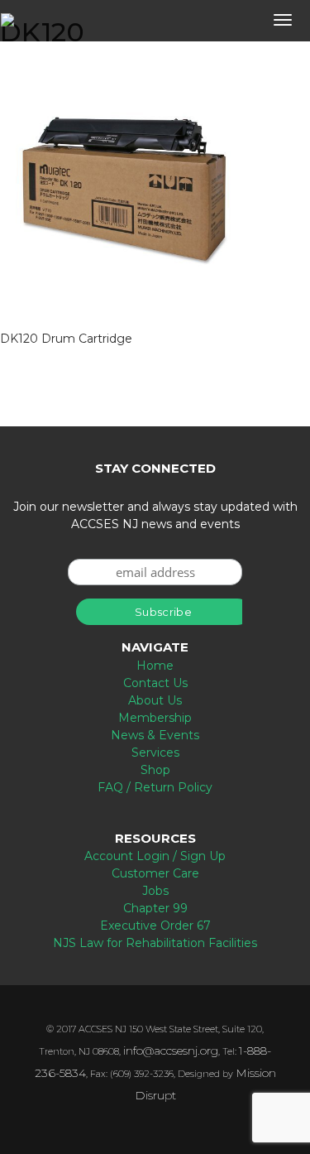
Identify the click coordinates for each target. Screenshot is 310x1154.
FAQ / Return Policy (155, 787)
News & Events (155, 735)
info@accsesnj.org (170, 1050)
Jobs (155, 890)
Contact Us (155, 683)
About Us (155, 700)
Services (155, 752)
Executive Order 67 (155, 925)
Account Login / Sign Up (155, 856)
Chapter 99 (155, 908)
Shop (155, 769)
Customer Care (155, 873)
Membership (155, 717)
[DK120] (124, 187)
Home (155, 665)
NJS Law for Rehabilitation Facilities (155, 942)
